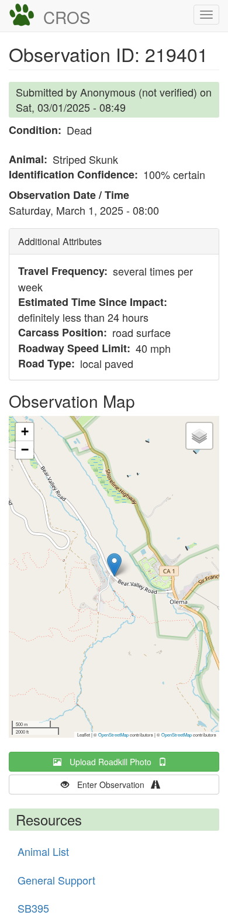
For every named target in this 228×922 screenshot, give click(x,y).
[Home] (21, 15)
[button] (114, 565)
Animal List (43, 851)
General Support (56, 879)
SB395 (33, 908)
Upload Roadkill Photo (114, 762)
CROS (67, 17)
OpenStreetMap (113, 734)
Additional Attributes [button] (60, 241)
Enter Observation (114, 784)
